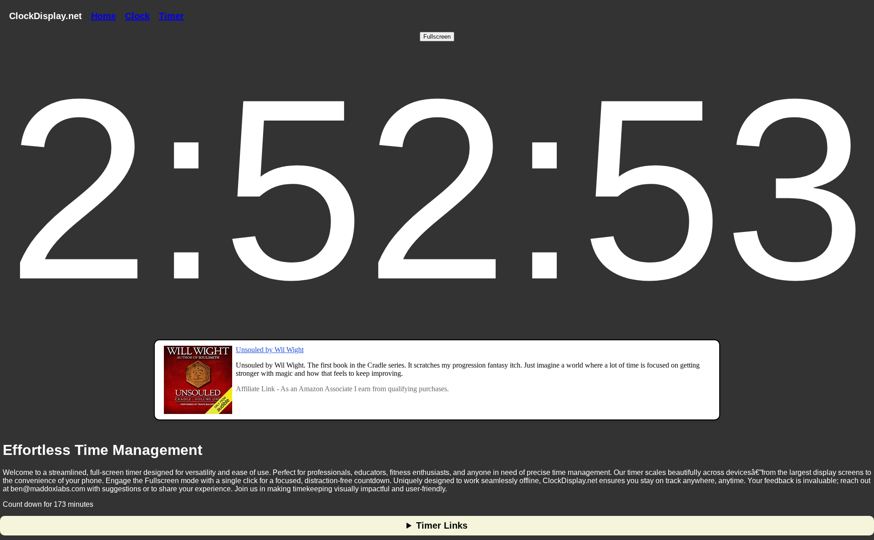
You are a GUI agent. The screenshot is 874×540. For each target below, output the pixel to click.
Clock (137, 16)
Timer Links (441, 525)
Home (103, 16)
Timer (171, 16)
